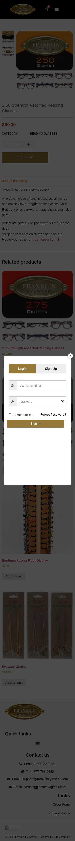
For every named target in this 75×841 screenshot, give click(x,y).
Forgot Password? (53, 414)
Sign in (35, 423)
